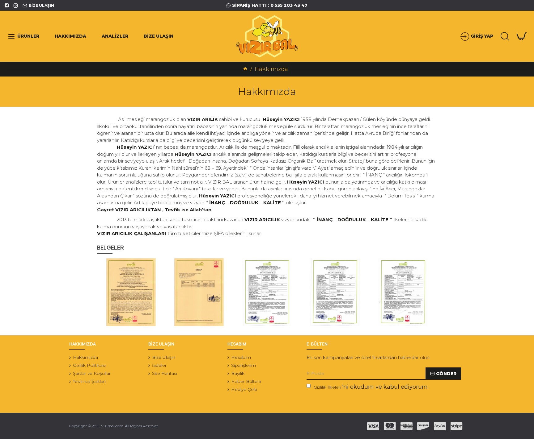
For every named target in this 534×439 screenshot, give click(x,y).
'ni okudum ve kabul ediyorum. (371, 386)
